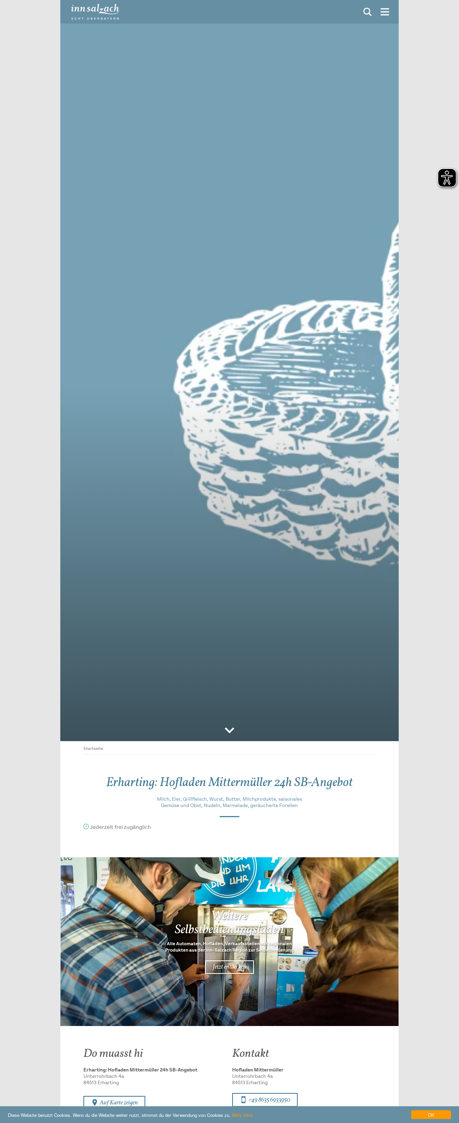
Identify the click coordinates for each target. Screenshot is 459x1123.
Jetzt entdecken (229, 967)
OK (431, 1114)
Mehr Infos (242, 1115)
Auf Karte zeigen (118, 1103)
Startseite (93, 749)
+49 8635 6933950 (268, 1100)
